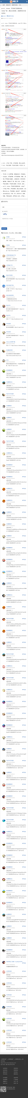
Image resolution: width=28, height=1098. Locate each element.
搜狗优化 (16, 1074)
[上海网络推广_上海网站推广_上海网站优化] (0, 5)
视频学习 (5, 1081)
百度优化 (16, 1070)
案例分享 (8, 5)
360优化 (16, 1072)
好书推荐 (5, 1077)
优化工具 (5, 1083)
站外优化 (5, 1070)
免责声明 (16, 1077)
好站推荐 (5, 1079)
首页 (4, 5)
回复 (25, 237)
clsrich (4, 16)
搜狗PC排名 (15, 5)
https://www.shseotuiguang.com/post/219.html (12, 155)
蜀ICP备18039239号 (10, 1064)
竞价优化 (5, 1074)
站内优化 (5, 1068)
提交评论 (4, 228)
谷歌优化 (16, 1068)
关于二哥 (16, 1081)
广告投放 (16, 1079)
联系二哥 (16, 1083)
